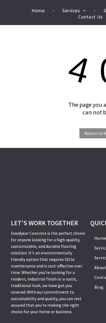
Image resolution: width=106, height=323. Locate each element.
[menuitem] (38, 10)
